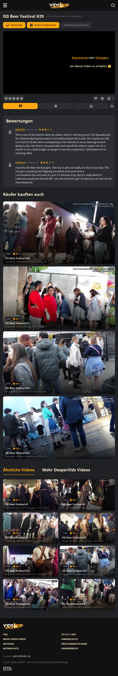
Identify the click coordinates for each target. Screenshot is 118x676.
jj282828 (20, 129)
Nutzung (8, 643)
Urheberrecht (69, 648)
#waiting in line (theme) (76, 25)
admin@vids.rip (22, 656)
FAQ (5, 634)
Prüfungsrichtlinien (74, 643)
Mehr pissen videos (14, 639)
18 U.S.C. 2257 (68, 634)
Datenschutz (11, 648)
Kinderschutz (69, 639)
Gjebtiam (20, 162)
